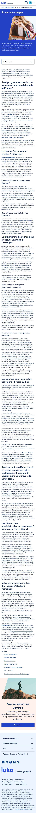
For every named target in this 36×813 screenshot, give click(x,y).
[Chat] (26, 2)
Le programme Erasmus (8, 157)
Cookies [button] (16, 782)
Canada (22, 135)
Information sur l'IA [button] (21, 784)
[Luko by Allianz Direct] (7, 3)
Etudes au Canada (9, 661)
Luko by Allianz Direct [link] (7, 7)
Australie (19, 137)
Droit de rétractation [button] (7, 784)
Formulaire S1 (8, 671)
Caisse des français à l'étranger (13, 667)
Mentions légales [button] (6, 782)
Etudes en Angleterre (10, 654)
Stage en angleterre (10, 657)
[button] (32, 738)
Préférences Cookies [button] (7, 779)
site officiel (15, 578)
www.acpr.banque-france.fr (23, 809)
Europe (10, 114)
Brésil (14, 137)
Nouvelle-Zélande (27, 453)
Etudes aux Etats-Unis (10, 664)
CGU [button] (21, 782)
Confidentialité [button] (19, 779)
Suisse (5, 454)
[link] (30, 2)
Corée (10, 137)
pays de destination (26, 220)
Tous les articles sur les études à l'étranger (16, 674)
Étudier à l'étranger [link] (26, 7)
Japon (6, 137)
